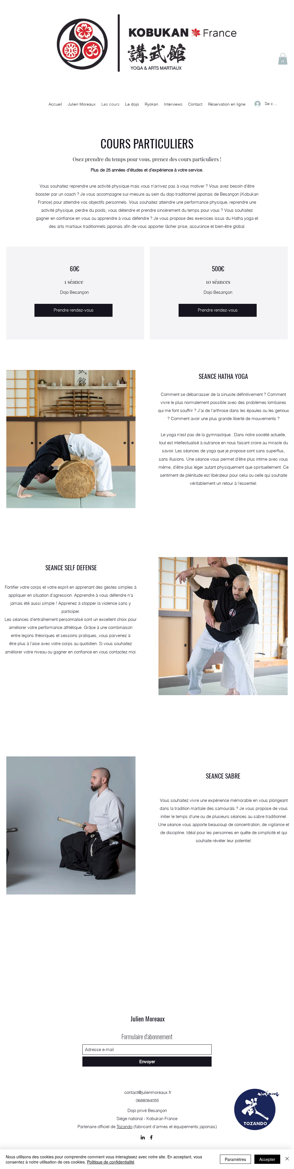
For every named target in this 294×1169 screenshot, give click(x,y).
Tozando (124, 1126)
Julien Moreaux (148, 1018)
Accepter (267, 1159)
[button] (283, 59)
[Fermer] (287, 1159)
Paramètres (235, 1159)
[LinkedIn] (143, 1137)
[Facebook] (151, 1137)
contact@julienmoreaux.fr (147, 1092)
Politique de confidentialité (110, 1162)
